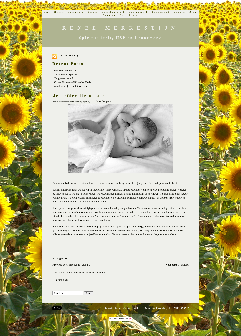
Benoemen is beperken (65, 74)
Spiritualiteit (113, 12)
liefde (69, 272)
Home (46, 12)
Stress (93, 12)
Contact (109, 15)
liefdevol (101, 272)
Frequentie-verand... (71, 264)
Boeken (179, 12)
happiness (62, 258)
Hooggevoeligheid (69, 12)
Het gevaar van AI (63, 78)
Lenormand (161, 12)
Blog (193, 12)
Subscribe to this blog (68, 55)
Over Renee (129, 15)
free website (120, 319)
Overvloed (177, 264)
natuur (62, 272)
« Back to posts (60, 279)
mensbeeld (79, 272)
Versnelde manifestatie (65, 70)
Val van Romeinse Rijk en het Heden (73, 82)
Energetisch (138, 12)
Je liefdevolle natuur (79, 96)
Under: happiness (104, 101)
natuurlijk (91, 272)
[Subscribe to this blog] (54, 56)
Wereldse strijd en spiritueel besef (71, 86)
